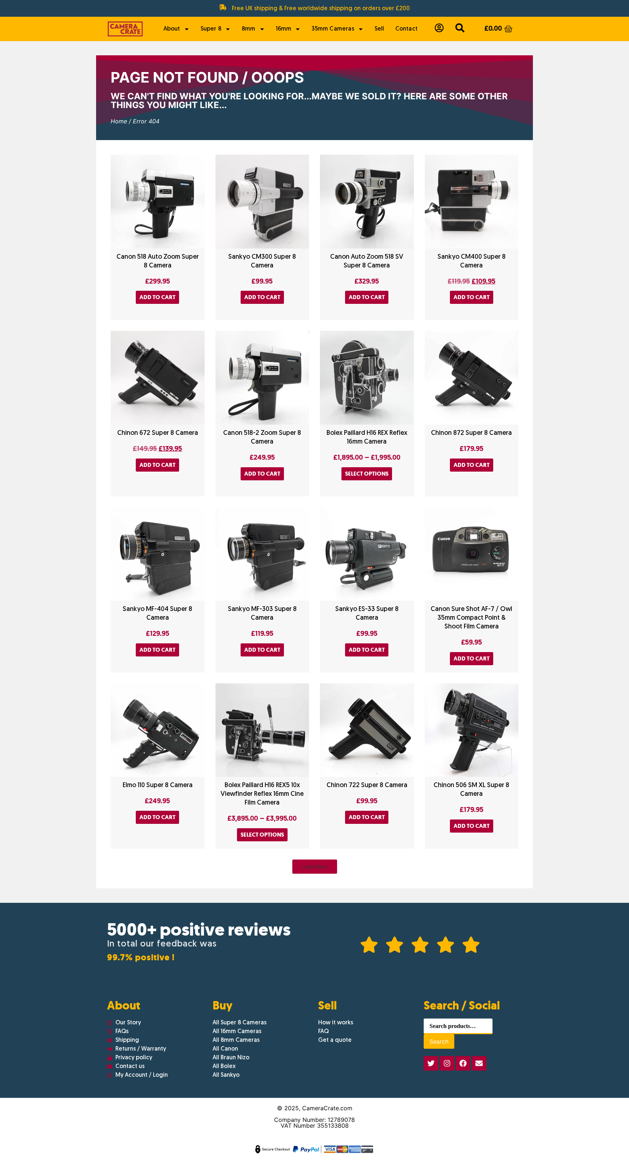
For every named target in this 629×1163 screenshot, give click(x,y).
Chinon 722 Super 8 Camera (367, 785)
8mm (249, 29)
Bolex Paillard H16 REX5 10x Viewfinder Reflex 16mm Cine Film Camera (262, 794)
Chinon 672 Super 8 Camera (157, 433)
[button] (314, 867)
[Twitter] (431, 1063)
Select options (366, 473)
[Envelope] (479, 1063)
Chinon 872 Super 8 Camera (471, 433)
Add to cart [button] (157, 297)
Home (119, 121)
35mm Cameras (333, 29)
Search (439, 1041)
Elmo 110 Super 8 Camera (158, 785)
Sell (379, 29)
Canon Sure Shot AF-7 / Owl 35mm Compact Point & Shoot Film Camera (471, 618)
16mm (284, 29)
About (171, 29)
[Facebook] (463, 1063)
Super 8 (211, 29)
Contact (406, 29)
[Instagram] (447, 1063)
